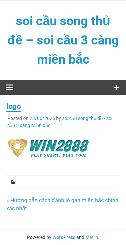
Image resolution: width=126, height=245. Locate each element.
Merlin (91, 237)
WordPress (63, 237)
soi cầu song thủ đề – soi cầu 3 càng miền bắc (63, 40)
